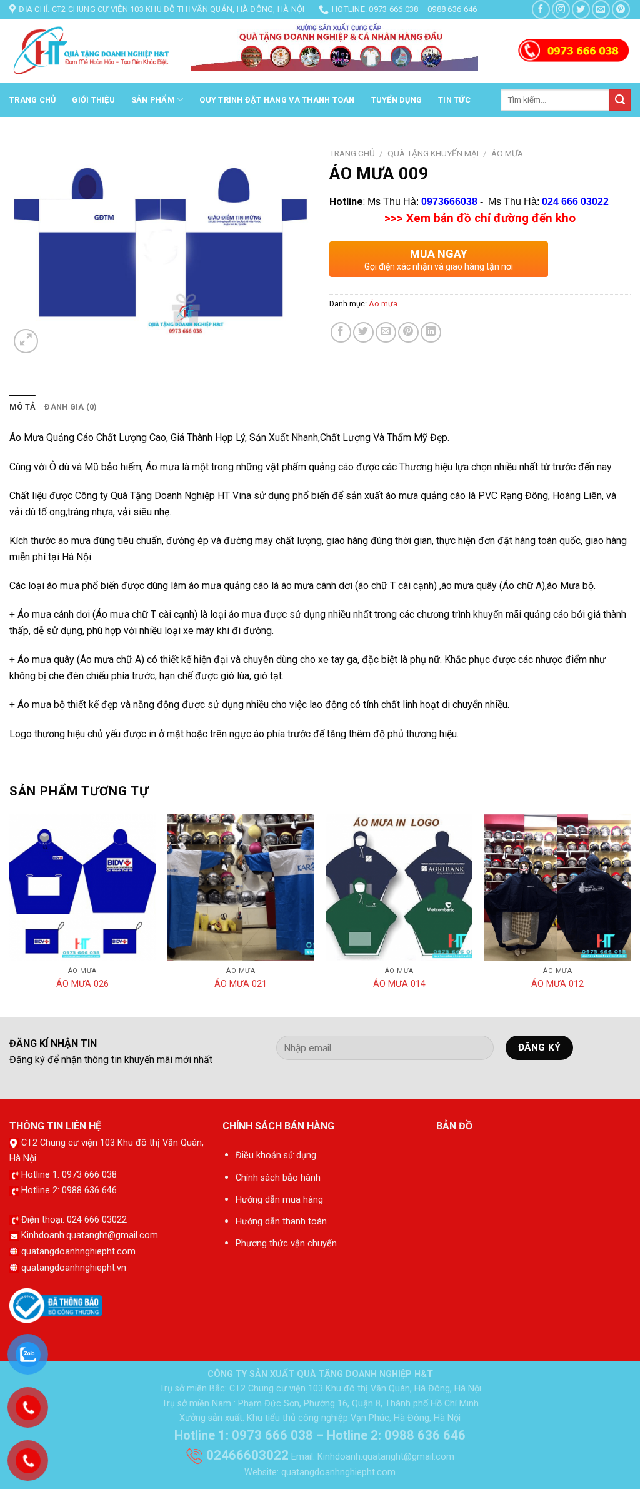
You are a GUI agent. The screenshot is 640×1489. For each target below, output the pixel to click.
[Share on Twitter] (363, 332)
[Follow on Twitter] (581, 9)
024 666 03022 (575, 201)
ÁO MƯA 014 (399, 984)
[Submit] (620, 100)
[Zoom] (26, 341)
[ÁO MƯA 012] (557, 887)
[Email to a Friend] (386, 332)
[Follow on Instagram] (561, 9)
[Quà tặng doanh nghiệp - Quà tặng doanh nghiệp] (90, 51)
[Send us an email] (601, 9)
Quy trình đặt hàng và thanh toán (276, 99)
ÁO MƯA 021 (240, 984)
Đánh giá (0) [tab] (70, 406)
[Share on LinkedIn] (431, 332)
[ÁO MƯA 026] (82, 887)
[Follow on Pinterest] (621, 9)
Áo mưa (507, 153)
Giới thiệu (93, 99)
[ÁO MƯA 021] (241, 887)
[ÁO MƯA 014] (399, 887)
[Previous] (10, 914)
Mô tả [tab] (22, 406)
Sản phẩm (153, 99)
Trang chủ (32, 99)
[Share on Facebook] (341, 332)
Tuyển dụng (396, 99)
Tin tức (454, 99)
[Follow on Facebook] (541, 9)
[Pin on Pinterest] (408, 332)
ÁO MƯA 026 (82, 984)
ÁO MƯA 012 (557, 984)
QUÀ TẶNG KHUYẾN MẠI (433, 153)
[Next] (630, 914)
